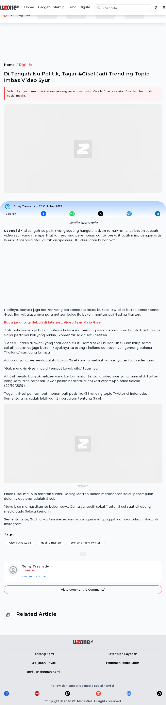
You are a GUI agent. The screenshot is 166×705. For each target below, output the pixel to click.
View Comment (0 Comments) (83, 589)
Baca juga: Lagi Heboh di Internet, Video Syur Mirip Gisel (53, 322)
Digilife (85, 7)
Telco (72, 7)
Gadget (44, 7)
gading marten (51, 542)
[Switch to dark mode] (157, 8)
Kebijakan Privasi (43, 663)
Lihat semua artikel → (35, 576)
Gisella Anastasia (20, 542)
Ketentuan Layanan (122, 654)
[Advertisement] (83, 38)
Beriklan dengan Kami (43, 672)
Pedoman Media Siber (122, 663)
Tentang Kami (43, 654)
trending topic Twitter (85, 542)
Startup (58, 7)
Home (29, 7)
